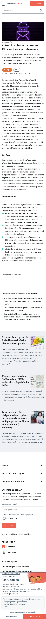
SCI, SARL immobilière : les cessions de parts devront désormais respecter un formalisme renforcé (23, 301)
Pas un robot (11, 518)
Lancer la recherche (41, 10)
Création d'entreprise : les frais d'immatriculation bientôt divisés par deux (15, 340)
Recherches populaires (14, 481)
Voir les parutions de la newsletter (16, 534)
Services (6, 465)
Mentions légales (9, 561)
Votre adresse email (9, 504)
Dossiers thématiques (13, 473)
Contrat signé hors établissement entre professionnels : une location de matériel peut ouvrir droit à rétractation (22, 317)
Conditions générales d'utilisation (17, 571)
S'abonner (37, 3)
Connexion (11, 552)
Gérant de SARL (15, 3)
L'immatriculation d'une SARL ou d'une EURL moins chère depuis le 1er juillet (15, 381)
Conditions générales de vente (15, 566)
